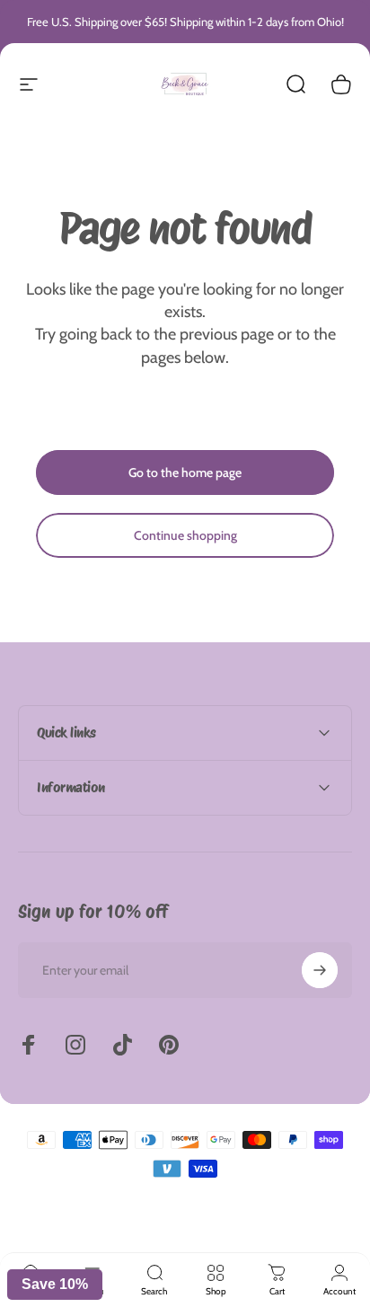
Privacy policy (145, 1228)
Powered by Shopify (264, 1201)
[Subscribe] (320, 970)
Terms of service (213, 1228)
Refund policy (82, 1228)
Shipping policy (285, 1228)
